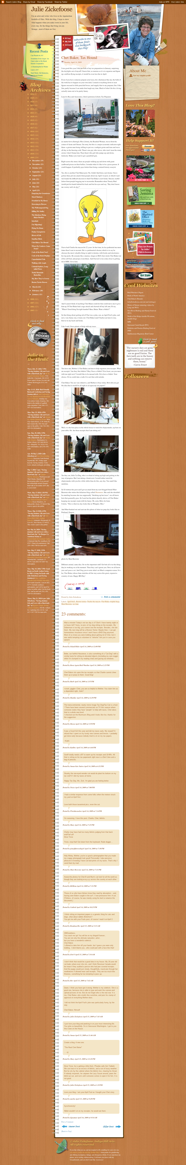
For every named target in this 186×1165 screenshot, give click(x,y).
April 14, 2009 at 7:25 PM (84, 825)
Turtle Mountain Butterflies (37, 273)
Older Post (111, 1126)
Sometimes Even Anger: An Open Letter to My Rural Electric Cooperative (40, 61)
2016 (32, 131)
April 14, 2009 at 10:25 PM (87, 907)
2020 (32, 116)
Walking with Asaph (39, 263)
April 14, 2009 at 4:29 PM (86, 698)
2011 (32, 150)
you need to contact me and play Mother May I (85, 1152)
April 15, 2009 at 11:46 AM (85, 1035)
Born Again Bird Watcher (80, 665)
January (35, 294)
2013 (32, 142)
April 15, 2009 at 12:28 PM (85, 1059)
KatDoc (73, 747)
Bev (71, 980)
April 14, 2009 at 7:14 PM (92, 811)
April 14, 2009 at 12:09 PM (90, 646)
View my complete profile (142, 75)
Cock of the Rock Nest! (40, 252)
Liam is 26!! (35, 70)
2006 (32, 306)
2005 (32, 310)
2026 (32, 94)
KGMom (73, 886)
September (36, 171)
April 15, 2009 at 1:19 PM (93, 1085)
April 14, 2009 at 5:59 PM (85, 724)
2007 (32, 302)
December (36, 160)
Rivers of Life (36, 235)
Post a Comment (67, 1122)
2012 (32, 146)
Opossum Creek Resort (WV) (138, 325)
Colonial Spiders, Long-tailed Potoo (40, 267)
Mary (72, 825)
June (34, 182)
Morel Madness (37, 197)
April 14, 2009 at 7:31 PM (91, 869)
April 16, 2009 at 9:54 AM (87, 1117)
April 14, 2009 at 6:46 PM (86, 747)
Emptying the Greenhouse (41, 193)
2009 (32, 157)
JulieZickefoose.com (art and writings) (141, 302)
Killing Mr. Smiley (38, 211)
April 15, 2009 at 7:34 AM (85, 954)
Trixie (72, 787)
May (34, 186)
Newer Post (71, 1126)
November (36, 164)
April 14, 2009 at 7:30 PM (94, 848)
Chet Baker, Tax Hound (40, 242)
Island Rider (75, 646)
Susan (72, 1035)
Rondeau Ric (75, 926)
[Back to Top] (66, 1131)
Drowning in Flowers (39, 204)
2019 (32, 120)
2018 (32, 123)
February (36, 290)
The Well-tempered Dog (40, 208)
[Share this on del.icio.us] (94, 588)
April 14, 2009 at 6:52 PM (94, 766)
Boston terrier (81, 601)
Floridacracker (76, 811)
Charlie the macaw (93, 601)
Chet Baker (105, 601)
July (34, 179)
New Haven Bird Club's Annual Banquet (37, 518)
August (35, 175)
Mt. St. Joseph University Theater (38, 374)
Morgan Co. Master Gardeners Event (38, 418)
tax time (76, 604)
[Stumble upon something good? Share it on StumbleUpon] (86, 588)
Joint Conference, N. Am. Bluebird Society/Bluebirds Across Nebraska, (38, 396)
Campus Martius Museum (36, 475)
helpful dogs (114, 601)
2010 (32, 153)
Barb (72, 681)
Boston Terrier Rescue (39, 282)
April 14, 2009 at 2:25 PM (100, 665)
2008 (32, 299)
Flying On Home (37, 228)
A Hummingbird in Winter (39, 66)
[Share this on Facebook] (78, 588)
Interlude (35, 221)
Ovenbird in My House (40, 200)
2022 (32, 109)
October (35, 168)
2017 (32, 127)
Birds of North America (135, 295)
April (34, 190)
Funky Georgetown (38, 232)
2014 (32, 138)
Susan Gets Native (77, 766)
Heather (73, 698)
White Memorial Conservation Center (38, 556)
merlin (72, 1099)
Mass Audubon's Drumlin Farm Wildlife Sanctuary (38, 579)
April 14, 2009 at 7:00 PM (85, 787)
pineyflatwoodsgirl (77, 848)
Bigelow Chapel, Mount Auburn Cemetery (37, 606)
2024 (32, 101)
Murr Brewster (66, 604)
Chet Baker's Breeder (135, 298)
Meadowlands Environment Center (38, 539)
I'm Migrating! (37, 224)
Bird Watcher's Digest (135, 292)
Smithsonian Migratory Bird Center (140, 333)
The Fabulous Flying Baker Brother (39, 216)
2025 (32, 98)
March (35, 286)
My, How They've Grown (40, 278)
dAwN (72, 954)
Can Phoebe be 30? (37, 55)
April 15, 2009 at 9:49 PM (85, 1099)
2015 (32, 135)
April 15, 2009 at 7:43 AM (93, 1016)
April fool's (71, 601)
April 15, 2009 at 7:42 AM (83, 980)
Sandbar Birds (37, 239)
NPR (129, 322)
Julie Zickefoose (76, 1016)
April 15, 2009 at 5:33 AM (90, 926)
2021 (32, 112)
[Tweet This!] (70, 588)
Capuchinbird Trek (38, 259)
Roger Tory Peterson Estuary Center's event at (38, 499)
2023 (32, 105)
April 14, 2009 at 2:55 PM (84, 681)
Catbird (73, 907)
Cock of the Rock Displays (41, 256)
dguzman (73, 1117)
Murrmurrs (99, 492)
